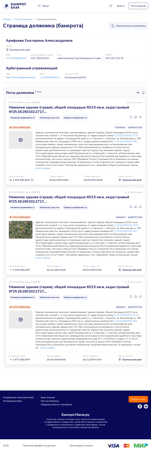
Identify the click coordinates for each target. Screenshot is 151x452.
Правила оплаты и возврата (56, 404)
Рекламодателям (12, 401)
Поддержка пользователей (18, 397)
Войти (120, 5)
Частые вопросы (50, 401)
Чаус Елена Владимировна (20, 77)
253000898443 (17, 58)
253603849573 (51, 77)
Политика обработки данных (39, 445)
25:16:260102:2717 (128, 135)
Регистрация (138, 6)
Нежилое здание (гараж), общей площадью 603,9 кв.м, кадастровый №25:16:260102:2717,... (69, 109)
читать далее (42, 168)
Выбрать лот (138, 399)
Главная (7, 19)
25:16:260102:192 (126, 141)
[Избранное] (131, 117)
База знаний (48, 397)
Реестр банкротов (23, 19)
